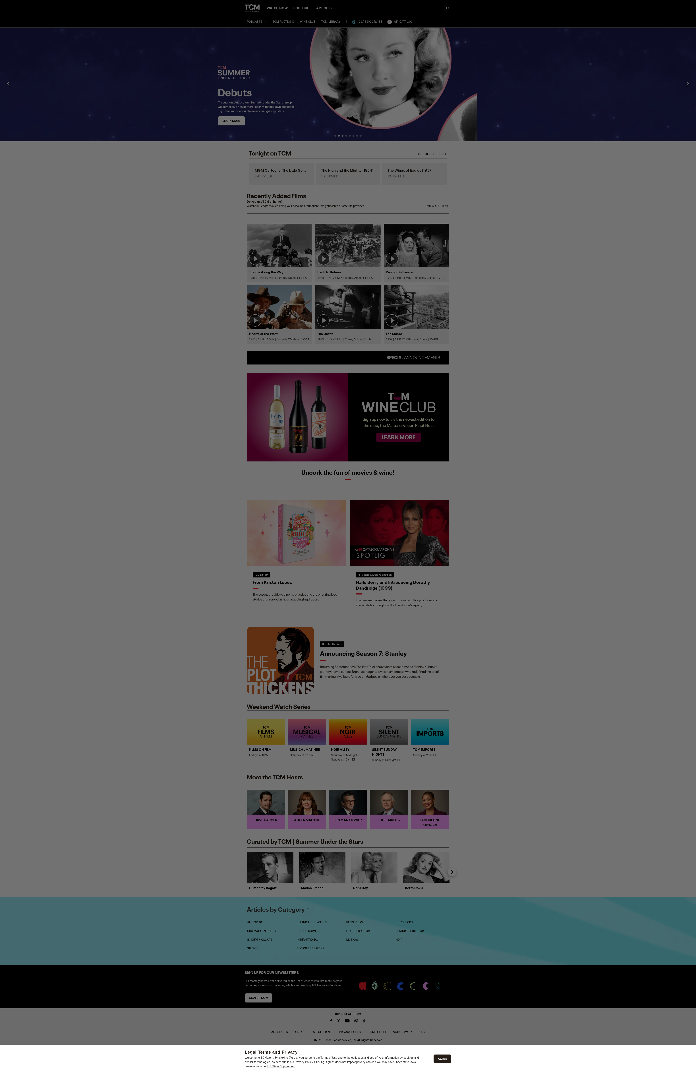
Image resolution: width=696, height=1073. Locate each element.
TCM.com (267, 1057)
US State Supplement (281, 1066)
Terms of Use (328, 1057)
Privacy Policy (304, 1062)
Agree (442, 1058)
